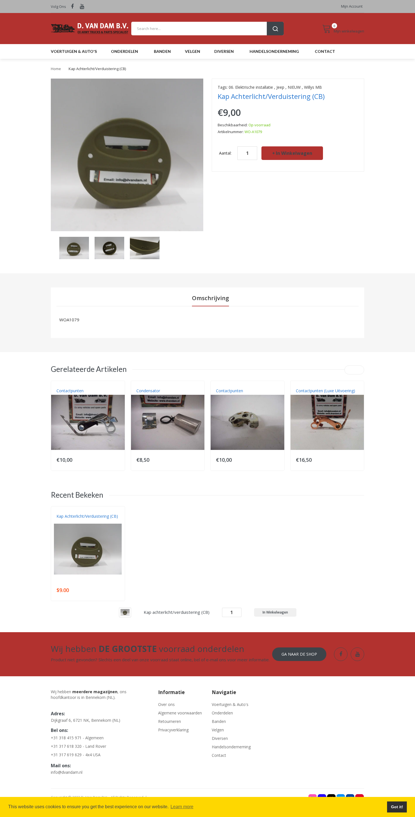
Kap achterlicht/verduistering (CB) (87, 516)
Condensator (148, 390)
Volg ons (58, 6)
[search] (207, 28)
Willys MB (313, 87)
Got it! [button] (397, 807)
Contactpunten (70, 390)
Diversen (220, 738)
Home (56, 68)
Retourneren (169, 721)
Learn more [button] (182, 806)
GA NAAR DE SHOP (299, 654)
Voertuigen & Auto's (230, 704)
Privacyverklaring (173, 730)
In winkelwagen (294, 153)
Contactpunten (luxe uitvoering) (325, 390)
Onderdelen (222, 713)
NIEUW (294, 87)
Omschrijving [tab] (210, 298)
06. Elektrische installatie (251, 87)
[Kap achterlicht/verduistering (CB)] (74, 247)
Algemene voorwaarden (180, 713)
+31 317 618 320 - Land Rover (78, 746)
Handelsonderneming (231, 746)
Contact (219, 755)
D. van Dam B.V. (69, 522)
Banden (219, 721)
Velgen (218, 730)
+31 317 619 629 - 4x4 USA (76, 754)
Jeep (280, 87)
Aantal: (225, 153)
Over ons (166, 704)
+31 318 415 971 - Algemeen (77, 737)
